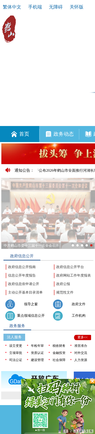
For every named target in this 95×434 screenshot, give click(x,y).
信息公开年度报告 (22, 275)
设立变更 (15, 345)
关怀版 (76, 6)
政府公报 (63, 284)
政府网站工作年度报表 (73, 275)
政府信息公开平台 (70, 267)
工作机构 (79, 315)
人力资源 (80, 360)
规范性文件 (65, 292)
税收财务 (59, 345)
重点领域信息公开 (31, 315)
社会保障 (59, 360)
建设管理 (37, 360)
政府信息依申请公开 (23, 284)
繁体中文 (12, 6)
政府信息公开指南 (22, 267)
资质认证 (37, 353)
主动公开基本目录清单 (25, 292)
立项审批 (15, 353)
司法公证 (15, 360)
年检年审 (37, 345)
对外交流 (80, 353)
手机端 (35, 6)
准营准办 (80, 345)
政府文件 (79, 304)
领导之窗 (31, 304)
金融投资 (59, 353)
